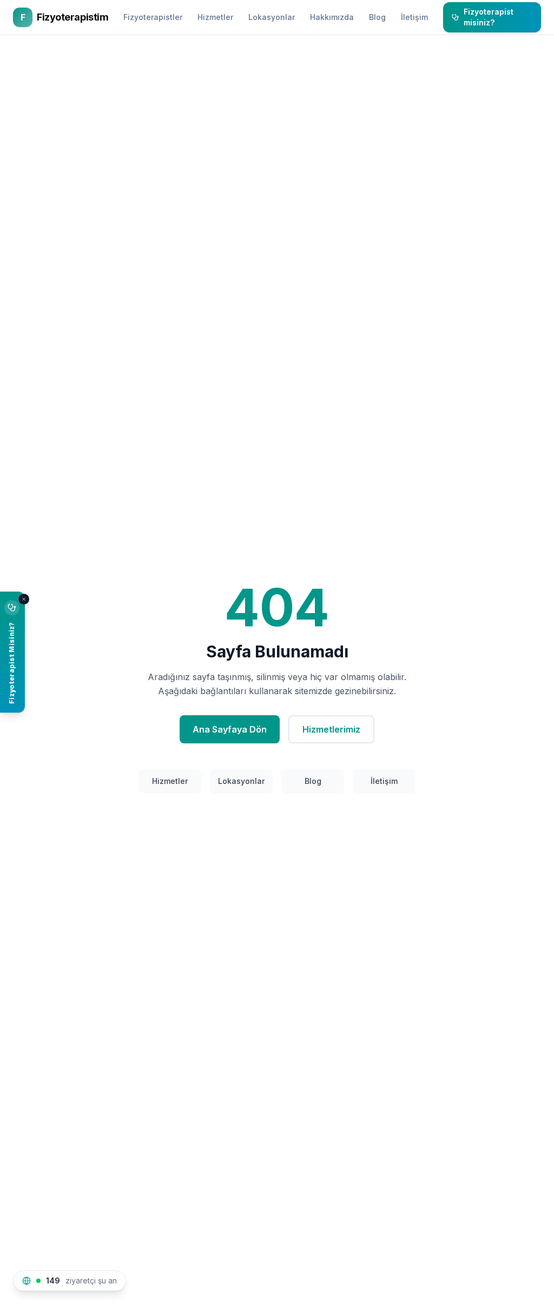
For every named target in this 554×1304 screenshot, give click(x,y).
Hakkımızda (332, 17)
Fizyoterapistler (152, 17)
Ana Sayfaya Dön (230, 729)
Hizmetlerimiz (331, 729)
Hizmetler (215, 17)
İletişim (414, 17)
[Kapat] (23, 599)
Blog (377, 17)
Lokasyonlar (271, 17)
